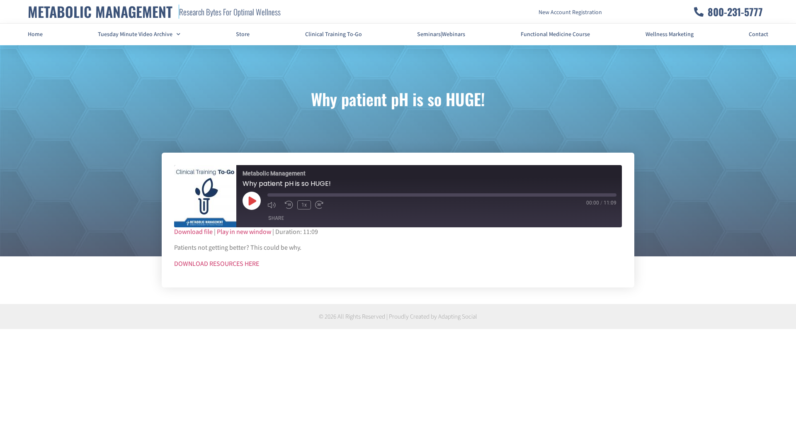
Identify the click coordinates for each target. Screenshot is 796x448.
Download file (193, 232)
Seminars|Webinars (441, 34)
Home (35, 34)
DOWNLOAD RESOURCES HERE (216, 264)
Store (243, 34)
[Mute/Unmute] (274, 205)
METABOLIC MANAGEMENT (100, 11)
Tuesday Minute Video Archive (135, 34)
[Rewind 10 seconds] (289, 205)
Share (276, 218)
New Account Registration (570, 12)
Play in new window (244, 232)
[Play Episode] (252, 201)
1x (304, 205)
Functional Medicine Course (555, 34)
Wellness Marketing (670, 34)
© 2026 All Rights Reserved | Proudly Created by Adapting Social (398, 317)
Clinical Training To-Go (333, 34)
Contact (758, 34)
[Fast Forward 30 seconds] (321, 205)
